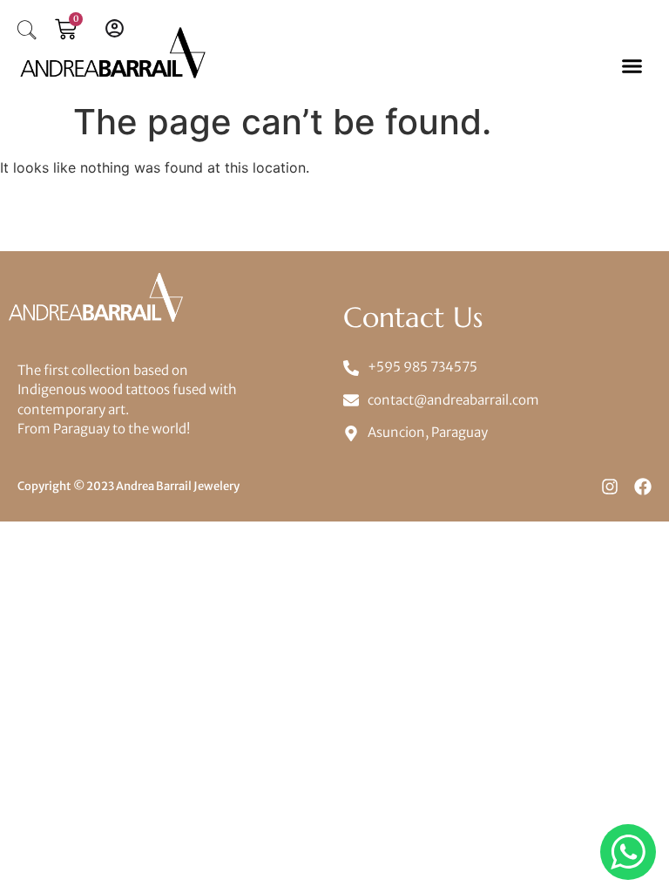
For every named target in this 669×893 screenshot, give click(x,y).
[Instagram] (609, 486)
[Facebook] (643, 486)
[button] (632, 66)
